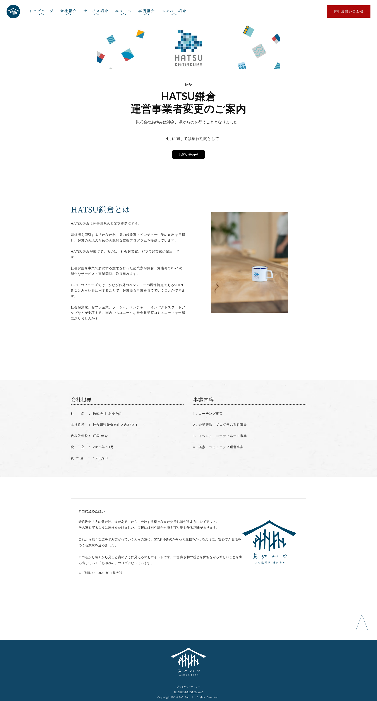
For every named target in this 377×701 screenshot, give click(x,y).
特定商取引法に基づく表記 (188, 692)
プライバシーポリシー (188, 686)
